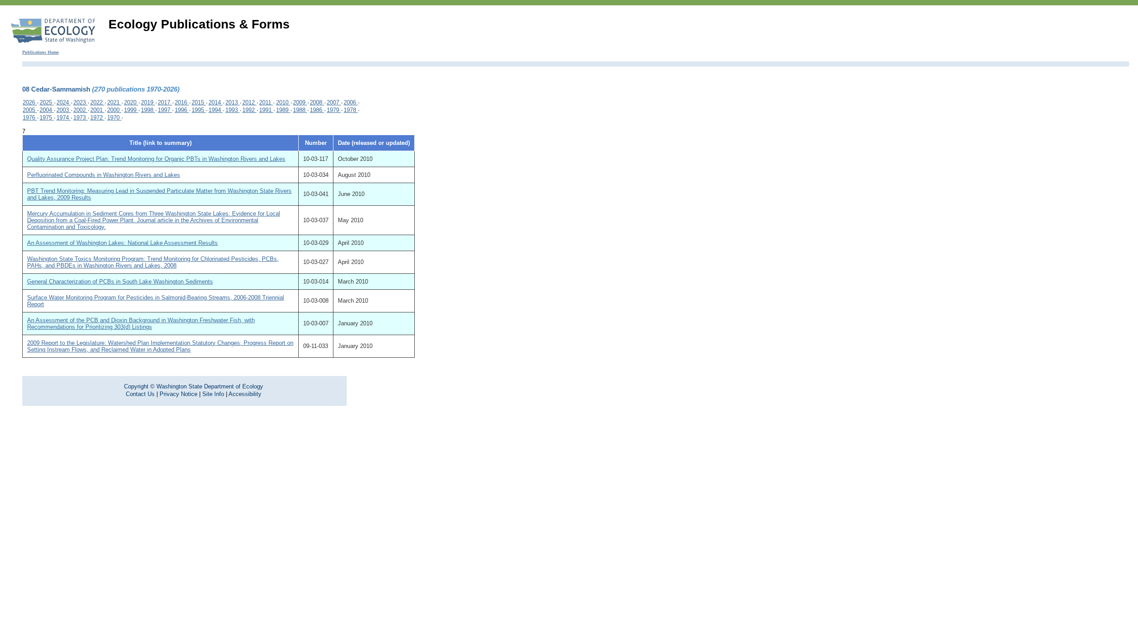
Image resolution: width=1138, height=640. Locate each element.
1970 (114, 117)
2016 (182, 102)
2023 (80, 102)
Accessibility (244, 394)
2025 (47, 102)
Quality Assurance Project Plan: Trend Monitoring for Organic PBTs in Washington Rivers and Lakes (156, 159)
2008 (317, 102)
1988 (300, 110)
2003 (63, 110)
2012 (249, 102)
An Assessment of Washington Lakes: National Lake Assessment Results (122, 243)
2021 (114, 102)
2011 (266, 102)
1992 (249, 110)
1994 (215, 110)
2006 (351, 102)
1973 (80, 117)
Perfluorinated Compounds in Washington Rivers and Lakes (103, 175)
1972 (97, 117)
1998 (148, 110)
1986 (317, 110)
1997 (165, 110)
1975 (47, 117)
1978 (351, 110)
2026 (30, 102)
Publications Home (40, 52)
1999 (131, 110)
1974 (63, 117)
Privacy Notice (178, 394)
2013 (232, 102)
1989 (283, 110)
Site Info (213, 394)
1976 (30, 117)
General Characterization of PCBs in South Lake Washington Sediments (120, 281)
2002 (80, 110)
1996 (182, 110)
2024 (63, 102)
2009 (300, 102)
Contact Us (140, 394)
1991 (266, 110)
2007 (334, 102)
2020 (131, 102)
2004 (47, 110)
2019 (148, 102)
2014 (215, 102)
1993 (232, 110)
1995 (199, 110)
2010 (283, 102)
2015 (199, 102)
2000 (114, 110)
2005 (30, 110)
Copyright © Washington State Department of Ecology (193, 386)
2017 (165, 102)
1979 (334, 110)
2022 (97, 102)
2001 (97, 110)
